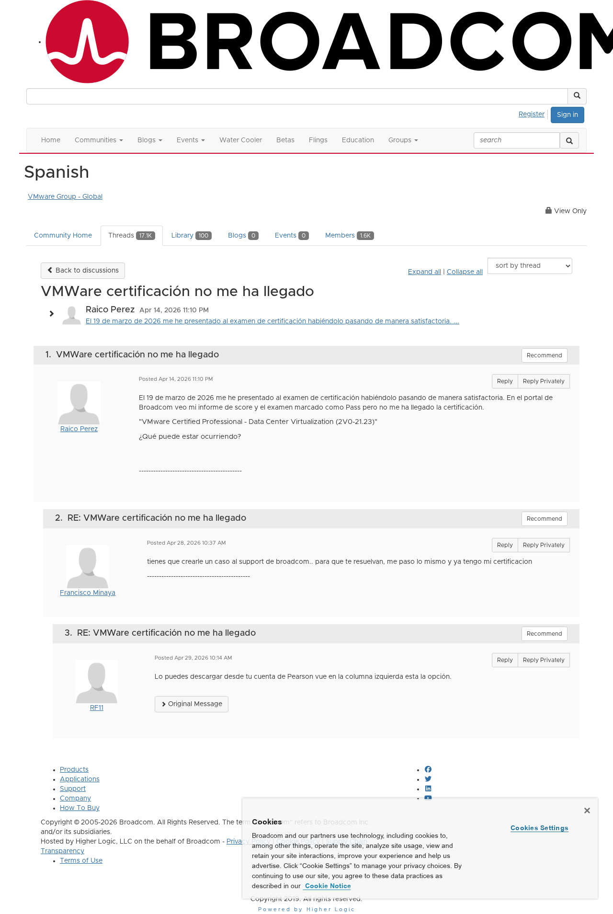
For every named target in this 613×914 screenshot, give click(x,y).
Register (532, 114)
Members (348, 235)
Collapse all (465, 272)
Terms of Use (81, 860)
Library (189, 235)
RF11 (96, 708)
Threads (130, 235)
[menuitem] (534, 113)
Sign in (567, 115)
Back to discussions (86, 270)
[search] (569, 140)
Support (73, 789)
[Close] (587, 810)
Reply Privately (544, 381)
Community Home (63, 235)
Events (290, 235)
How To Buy (80, 808)
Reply (505, 381)
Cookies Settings (539, 828)
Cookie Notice (327, 886)
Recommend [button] (544, 355)
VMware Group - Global (65, 197)
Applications (80, 779)
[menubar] (534, 113)
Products (74, 769)
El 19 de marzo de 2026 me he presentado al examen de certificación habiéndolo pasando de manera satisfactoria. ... (272, 321)
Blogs (241, 235)
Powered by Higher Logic (306, 909)
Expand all (424, 272)
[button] (577, 96)
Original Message (194, 704)
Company (75, 798)
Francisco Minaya (87, 593)
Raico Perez (79, 429)
